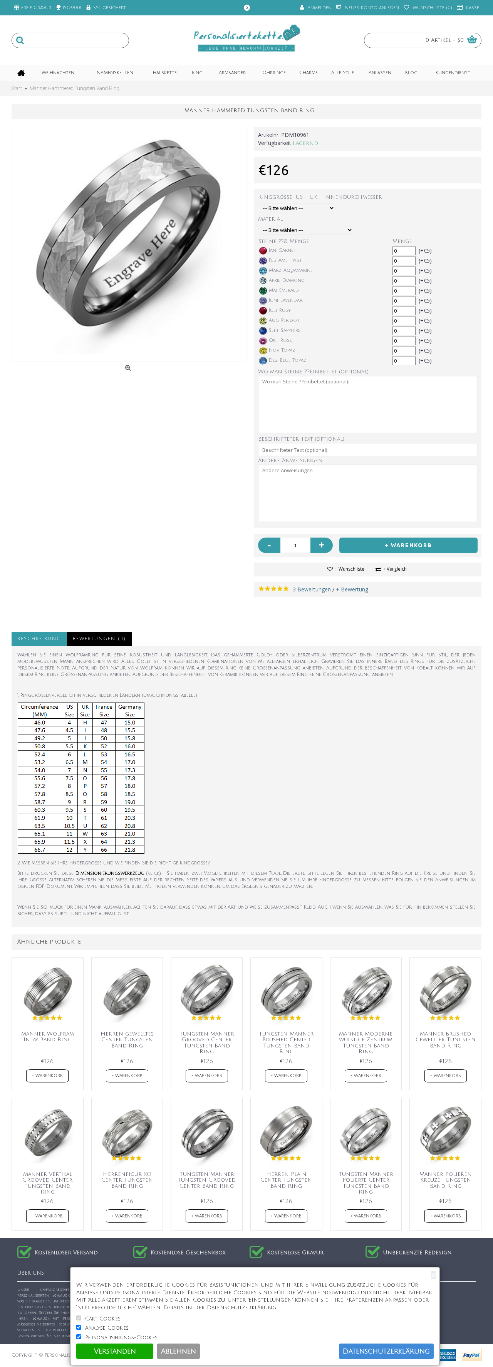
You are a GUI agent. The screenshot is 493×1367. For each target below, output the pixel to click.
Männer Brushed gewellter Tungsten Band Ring (446, 1040)
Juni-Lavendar (285, 300)
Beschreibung (39, 638)
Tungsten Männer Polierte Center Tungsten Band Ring (366, 1183)
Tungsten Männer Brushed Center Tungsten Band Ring (286, 1042)
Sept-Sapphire (284, 330)
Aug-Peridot (284, 320)
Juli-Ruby (280, 310)
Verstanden (115, 1351)
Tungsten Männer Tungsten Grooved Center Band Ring (207, 1180)
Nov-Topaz (282, 350)
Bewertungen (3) (99, 638)
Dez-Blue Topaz (287, 360)
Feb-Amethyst (285, 260)
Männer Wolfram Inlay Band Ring (47, 1036)
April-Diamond (287, 280)
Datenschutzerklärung (386, 1351)
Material (270, 219)
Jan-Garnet (282, 250)
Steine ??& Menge (283, 241)
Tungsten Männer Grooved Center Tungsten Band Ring (206, 1042)
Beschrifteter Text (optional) (301, 439)
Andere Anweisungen (290, 460)
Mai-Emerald (284, 290)
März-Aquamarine (291, 270)
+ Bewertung (352, 589)
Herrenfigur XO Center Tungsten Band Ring (127, 1180)
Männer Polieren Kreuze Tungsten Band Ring (445, 1180)
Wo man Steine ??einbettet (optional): (314, 372)
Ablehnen (178, 1351)
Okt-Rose (280, 340)
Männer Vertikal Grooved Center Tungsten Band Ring (47, 1183)
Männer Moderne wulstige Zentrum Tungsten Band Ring (365, 1042)
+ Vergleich (395, 569)
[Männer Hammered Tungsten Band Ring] (129, 244)
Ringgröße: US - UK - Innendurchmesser (320, 197)
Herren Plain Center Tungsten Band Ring (286, 1180)
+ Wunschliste (349, 569)
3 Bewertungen (312, 589)
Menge (402, 241)
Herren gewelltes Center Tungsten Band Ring (127, 1040)
